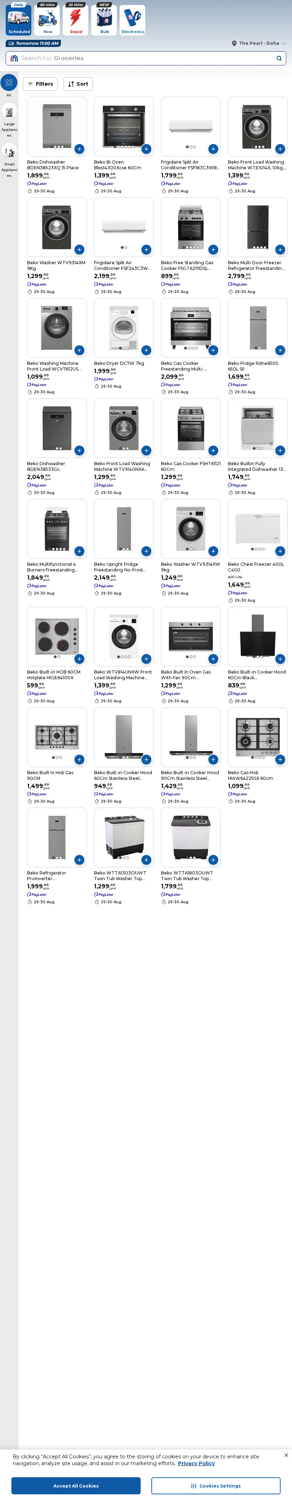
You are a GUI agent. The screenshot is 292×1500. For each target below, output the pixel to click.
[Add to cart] (79, 149)
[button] (286, 1455)
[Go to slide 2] (55, 146)
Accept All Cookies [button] (76, 1486)
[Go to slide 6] (132, 146)
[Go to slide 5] (129, 146)
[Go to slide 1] (51, 146)
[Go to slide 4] (62, 146)
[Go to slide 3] (58, 146)
